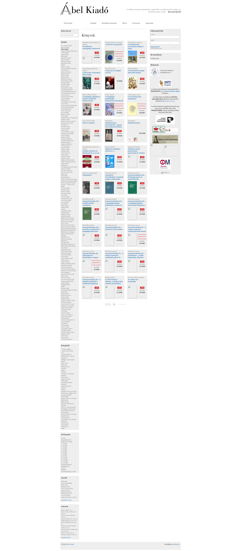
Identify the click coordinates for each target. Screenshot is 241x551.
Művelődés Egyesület (67, 244)
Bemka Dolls (65, 77)
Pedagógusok (65, 466)
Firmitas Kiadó (65, 126)
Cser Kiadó (64, 103)
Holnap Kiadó (65, 151)
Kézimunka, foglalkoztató (68, 393)
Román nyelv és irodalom (69, 414)
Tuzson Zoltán (65, 495)
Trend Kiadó (65, 325)
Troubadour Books (67, 328)
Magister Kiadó (65, 214)
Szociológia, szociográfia (68, 419)
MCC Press (64, 223)
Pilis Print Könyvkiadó (67, 274)
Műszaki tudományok (67, 403)
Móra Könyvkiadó (66, 239)
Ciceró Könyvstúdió (67, 96)
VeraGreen (64, 335)
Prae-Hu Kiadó (65, 277)
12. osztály (64, 462)
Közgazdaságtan (66, 395)
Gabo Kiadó (64, 130)
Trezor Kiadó (65, 327)
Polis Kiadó (64, 276)
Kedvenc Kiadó (65, 168)
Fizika (63, 370)
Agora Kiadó (65, 54)
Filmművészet (65, 366)
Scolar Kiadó (65, 293)
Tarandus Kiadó (66, 309)
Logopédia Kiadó (66, 211)
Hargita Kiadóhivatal (67, 140)
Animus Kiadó (65, 67)
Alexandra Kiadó (66, 61)
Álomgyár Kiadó (66, 63)
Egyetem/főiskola (66, 464)
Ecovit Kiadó (65, 112)
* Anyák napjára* (66, 349)
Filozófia (63, 368)
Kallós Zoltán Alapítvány (68, 161)
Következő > (122, 304)
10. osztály (64, 459)
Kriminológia (64, 396)
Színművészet (65, 417)
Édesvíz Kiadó (65, 114)
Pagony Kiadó (65, 262)
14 (114, 304)
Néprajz (63, 405)
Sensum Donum (66, 295)
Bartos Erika (65, 75)
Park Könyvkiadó (66, 267)
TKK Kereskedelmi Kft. (68, 320)
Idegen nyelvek (65, 379)
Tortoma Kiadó (65, 321)
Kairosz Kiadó (65, 158)
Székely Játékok (66, 302)
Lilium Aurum (65, 205)
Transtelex (64, 323)
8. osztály (64, 455)
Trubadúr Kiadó (66, 330)
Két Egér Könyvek (66, 170)
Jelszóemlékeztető (156, 48)
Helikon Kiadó (65, 149)
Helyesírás (64, 377)
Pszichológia (65, 412)
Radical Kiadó (65, 283)
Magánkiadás (65, 212)
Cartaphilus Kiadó (66, 88)
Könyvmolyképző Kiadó (68, 183)
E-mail (152, 34)
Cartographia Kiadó (67, 89)
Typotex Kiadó (65, 334)
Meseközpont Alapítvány (68, 228)
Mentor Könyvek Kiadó (68, 226)
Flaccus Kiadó (65, 128)
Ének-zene (64, 363)
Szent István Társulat (67, 304)
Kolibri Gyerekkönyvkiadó (69, 179)
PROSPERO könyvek (68, 410)
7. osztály (64, 454)
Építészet (64, 365)
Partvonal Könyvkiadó (67, 269)
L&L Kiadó (64, 195)
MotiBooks (64, 241)
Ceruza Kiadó (65, 95)
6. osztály (64, 452)
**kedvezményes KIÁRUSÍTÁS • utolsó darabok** (67, 356)
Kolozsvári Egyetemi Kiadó (69, 181)
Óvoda (63, 438)
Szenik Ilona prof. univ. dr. (69, 534)
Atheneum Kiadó (66, 72)
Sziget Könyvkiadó (66, 307)
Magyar (175, 23)
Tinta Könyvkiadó (66, 316)
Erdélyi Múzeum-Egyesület (69, 118)
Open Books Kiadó (67, 258)
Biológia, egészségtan (67, 359)
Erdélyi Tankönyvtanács (68, 121)
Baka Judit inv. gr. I (67, 510)
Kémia (63, 389)
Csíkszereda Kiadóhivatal (69, 105)
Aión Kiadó (64, 56)
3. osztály (64, 447)
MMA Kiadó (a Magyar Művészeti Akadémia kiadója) (68, 233)
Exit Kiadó (64, 125)
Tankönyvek (65, 423)
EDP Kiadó (64, 116)
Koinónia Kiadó (65, 177)
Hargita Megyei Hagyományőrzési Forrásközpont (66, 144)
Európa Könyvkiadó (67, 123)
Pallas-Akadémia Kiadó (68, 263)
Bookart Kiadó (65, 82)
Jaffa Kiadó (64, 154)
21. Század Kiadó (66, 45)
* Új (62, 352)
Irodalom (63, 384)
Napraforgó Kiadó (66, 251)
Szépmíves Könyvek (67, 306)
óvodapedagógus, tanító (68, 471)
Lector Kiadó (65, 202)
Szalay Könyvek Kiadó (68, 300)
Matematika (64, 400)
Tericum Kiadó (65, 313)
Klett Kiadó (64, 176)
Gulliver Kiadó (65, 137)
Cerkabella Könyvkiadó (68, 93)
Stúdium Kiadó (65, 299)
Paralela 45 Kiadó (66, 265)
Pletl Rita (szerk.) (66, 494)
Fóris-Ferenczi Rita (67, 488)
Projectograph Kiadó (67, 281)
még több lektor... (66, 537)
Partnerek (136, 23)
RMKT (63, 286)
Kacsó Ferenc (65, 490)
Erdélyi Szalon (65, 119)
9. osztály (64, 457)
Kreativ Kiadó (65, 190)
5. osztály (64, 450)
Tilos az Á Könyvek (67, 314)
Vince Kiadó (64, 337)
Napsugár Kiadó (66, 253)
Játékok (93, 23)
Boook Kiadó (65, 86)
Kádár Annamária (66, 492)
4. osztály (64, 448)
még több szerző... (67, 500)
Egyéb (63, 361)
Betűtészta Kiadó (66, 79)
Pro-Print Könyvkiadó (67, 279)
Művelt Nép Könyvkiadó (68, 246)
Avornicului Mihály (66, 483)
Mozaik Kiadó (65, 242)
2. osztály (64, 445)
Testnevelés (65, 424)
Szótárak (64, 421)
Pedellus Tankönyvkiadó (68, 270)
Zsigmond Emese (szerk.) (69, 497)
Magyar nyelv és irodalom (69, 398)
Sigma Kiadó (65, 297)
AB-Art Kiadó (65, 47)
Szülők (63, 468)
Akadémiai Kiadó (66, 58)
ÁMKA (63, 65)
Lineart (63, 209)
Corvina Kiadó (65, 98)
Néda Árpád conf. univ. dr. (69, 520)
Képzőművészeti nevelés (68, 391)
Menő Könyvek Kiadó (67, 225)
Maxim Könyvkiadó (67, 221)
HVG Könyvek (65, 153)
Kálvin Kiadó (65, 163)
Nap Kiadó (64, 248)
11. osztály (64, 461)
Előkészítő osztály (66, 441)
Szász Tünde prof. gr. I (68, 533)
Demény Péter (65, 486)
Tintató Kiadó (65, 318)
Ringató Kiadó (65, 284)
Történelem (64, 426)
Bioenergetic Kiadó (66, 81)
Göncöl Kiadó (65, 135)
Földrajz (63, 372)
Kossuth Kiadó (65, 188)
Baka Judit (64, 485)
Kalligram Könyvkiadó (67, 160)
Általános (64, 470)
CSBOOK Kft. (65, 100)
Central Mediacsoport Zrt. (69, 91)
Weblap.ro (176, 544)
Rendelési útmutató (109, 23)
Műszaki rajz (65, 402)
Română (178, 23)
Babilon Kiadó (65, 74)
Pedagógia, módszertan (68, 409)
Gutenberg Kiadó (66, 139)
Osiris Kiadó (65, 260)
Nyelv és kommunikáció (68, 407)
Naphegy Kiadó (65, 249)
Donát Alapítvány (66, 109)
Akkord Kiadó (65, 60)
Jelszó (152, 40)
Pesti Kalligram (65, 272)
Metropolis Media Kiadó (68, 230)
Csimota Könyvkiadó (67, 107)
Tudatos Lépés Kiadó (67, 332)
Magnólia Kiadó (65, 216)
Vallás (63, 428)
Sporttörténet (65, 416)
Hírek (124, 23)
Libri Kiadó (64, 204)
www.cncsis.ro (170, 101)
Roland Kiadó (65, 288)
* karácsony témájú (67, 351)
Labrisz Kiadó (65, 197)
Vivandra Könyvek (66, 339)
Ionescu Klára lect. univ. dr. (69, 519)
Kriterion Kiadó (65, 191)
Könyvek (81, 23)
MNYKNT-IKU (65, 237)
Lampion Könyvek (66, 198)
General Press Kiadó (67, 132)
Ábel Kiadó (68, 23)
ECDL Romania (66, 110)
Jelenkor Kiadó (65, 156)
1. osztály (64, 443)
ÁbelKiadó (64, 481)
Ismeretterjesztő (66, 386)
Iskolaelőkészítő (66, 440)
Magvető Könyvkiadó (67, 218)
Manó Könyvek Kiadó (67, 219)
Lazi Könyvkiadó (66, 200)
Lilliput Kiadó (65, 207)
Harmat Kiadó (65, 147)
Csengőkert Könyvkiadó (68, 102)
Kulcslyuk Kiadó (66, 193)
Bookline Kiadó (65, 84)
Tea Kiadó (64, 311)
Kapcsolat (149, 23)
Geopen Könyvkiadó (67, 133)
